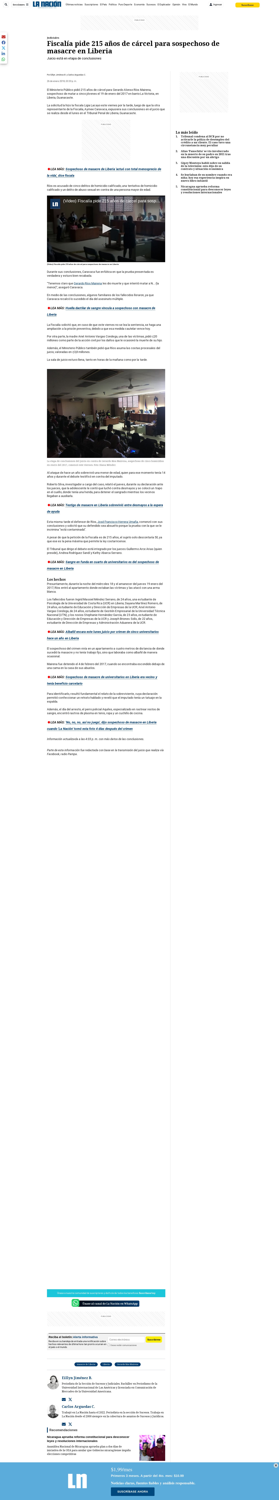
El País (103, 4)
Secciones (19, 4)
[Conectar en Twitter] (70, 1399)
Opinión (176, 4)
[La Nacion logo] (47, 4)
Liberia (106, 1364)
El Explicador (164, 4)
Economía (139, 4)
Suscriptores (91, 4)
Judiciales (53, 37)
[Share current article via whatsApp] (3, 59)
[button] (106, 229)
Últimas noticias (74, 4)
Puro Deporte (125, 4)
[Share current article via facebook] (3, 42)
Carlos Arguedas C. (77, 75)
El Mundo (193, 4)
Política (113, 4)
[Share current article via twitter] (3, 48)
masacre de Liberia (86, 1364)
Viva (184, 4)
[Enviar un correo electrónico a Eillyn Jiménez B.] (64, 1399)
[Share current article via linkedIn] (3, 54)
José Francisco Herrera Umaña (117, 521)
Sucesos (151, 4)
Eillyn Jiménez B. (58, 75)
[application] (106, 229)
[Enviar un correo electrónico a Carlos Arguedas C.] (64, 1424)
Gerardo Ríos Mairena (88, 283)
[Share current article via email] (3, 37)
